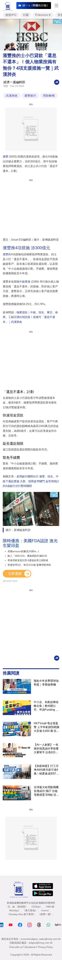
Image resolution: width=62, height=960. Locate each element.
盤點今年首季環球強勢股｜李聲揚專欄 (46, 682)
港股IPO (10, 14)
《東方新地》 (30, 910)
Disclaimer (30, 947)
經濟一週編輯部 (14, 82)
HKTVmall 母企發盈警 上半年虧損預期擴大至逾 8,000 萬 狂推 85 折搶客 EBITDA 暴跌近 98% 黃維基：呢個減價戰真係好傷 (46, 727)
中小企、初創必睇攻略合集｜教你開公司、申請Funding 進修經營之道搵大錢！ (46, 706)
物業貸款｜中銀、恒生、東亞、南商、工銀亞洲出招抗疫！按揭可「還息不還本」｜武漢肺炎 (30, 317)
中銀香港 (24, 281)
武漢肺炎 (12, 95)
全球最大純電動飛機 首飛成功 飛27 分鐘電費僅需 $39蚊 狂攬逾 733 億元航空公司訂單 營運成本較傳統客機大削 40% (46, 791)
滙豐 (5, 156)
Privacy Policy (45, 947)
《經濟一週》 (45, 914)
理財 (5, 86)
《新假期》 (22, 906)
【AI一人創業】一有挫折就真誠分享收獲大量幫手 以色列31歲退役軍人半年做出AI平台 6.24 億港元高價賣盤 (46, 748)
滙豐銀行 (30, 95)
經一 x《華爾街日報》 (35, 5)
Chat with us (15, 947)
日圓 (26, 14)
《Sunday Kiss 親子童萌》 (21, 914)
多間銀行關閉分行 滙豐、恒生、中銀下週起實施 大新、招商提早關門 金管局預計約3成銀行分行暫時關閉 (31, 481)
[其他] (56, 81)
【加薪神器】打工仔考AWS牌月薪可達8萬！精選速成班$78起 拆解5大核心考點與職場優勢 (46, 770)
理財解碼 (49, 95)
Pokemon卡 (43, 14)
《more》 (45, 910)
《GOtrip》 (36, 906)
